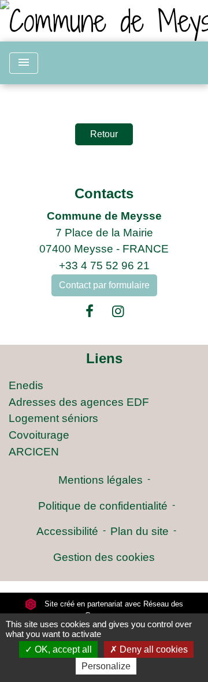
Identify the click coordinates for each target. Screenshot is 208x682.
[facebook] (89, 311)
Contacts (104, 193)
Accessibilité (67, 531)
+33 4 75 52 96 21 (104, 265)
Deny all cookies (152, 649)
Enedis (26, 385)
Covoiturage (39, 435)
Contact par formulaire (104, 285)
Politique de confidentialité (103, 506)
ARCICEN (34, 452)
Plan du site (139, 531)
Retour (104, 134)
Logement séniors (53, 418)
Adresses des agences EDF (79, 402)
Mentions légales (100, 480)
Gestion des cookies (104, 557)
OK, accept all (62, 649)
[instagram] (118, 311)
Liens (104, 358)
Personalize (106, 666)
